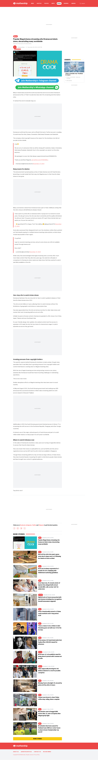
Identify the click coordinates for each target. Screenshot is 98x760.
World (59, 3)
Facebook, (23, 525)
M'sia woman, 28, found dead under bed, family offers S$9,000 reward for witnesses (50, 642)
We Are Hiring (47, 751)
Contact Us (37, 751)
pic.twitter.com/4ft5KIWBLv (40, 160)
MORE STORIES (37, 739)
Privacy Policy (37, 754)
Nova (40, 623)
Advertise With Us (26, 751)
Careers (73, 3)
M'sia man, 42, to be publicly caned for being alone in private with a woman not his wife (50, 656)
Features (66, 3)
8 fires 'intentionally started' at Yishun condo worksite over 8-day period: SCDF (49, 613)
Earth (53, 3)
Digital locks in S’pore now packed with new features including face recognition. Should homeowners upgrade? (50, 599)
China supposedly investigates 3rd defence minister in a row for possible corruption (49, 670)
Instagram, (29, 525)
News (32, 3)
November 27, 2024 (38, 163)
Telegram (41, 525)
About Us (16, 751)
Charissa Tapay (21, 47)
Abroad (40, 652)
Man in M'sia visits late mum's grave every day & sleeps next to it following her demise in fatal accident (49, 556)
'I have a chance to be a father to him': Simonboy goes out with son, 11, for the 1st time (49, 628)
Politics (46, 3)
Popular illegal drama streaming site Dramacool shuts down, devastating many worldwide (49, 542)
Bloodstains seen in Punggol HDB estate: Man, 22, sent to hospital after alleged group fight (49, 713)
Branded (40, 594)
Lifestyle (39, 3)
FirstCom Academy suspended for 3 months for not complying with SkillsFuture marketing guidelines (48, 570)
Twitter (34, 525)
